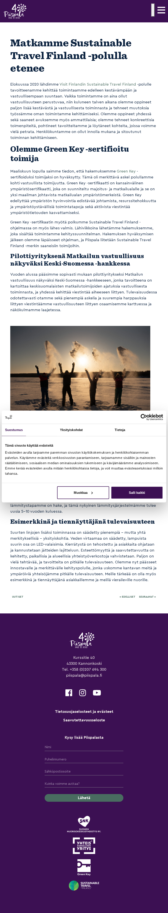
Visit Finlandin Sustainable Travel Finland (98, 84)
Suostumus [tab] (14, 430)
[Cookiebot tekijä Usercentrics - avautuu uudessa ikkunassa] (144, 417)
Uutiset (17, 596)
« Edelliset (127, 596)
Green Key (126, 171)
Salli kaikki (137, 492)
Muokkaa (81, 492)
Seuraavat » (147, 596)
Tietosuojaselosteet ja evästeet (84, 712)
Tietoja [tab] (120, 430)
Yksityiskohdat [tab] (71, 430)
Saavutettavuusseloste (84, 720)
